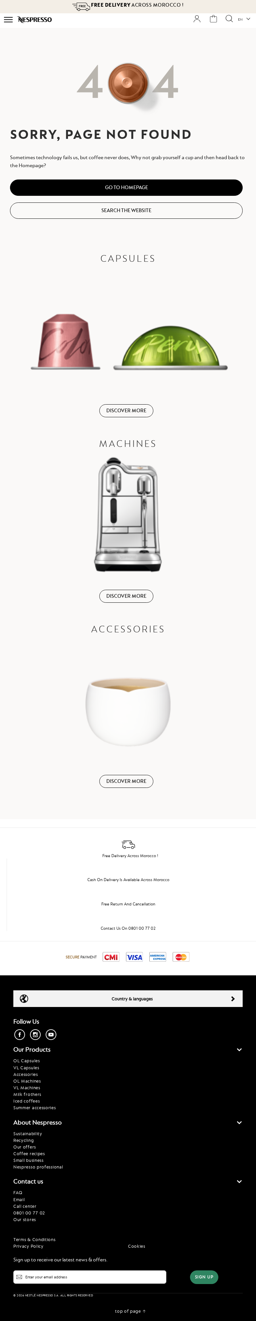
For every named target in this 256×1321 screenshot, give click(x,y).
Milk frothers (27, 1094)
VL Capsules (26, 1067)
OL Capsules (26, 1060)
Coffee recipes (29, 1153)
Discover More (126, 411)
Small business (28, 1160)
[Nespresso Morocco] (34, 19)
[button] (244, 19)
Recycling (23, 1140)
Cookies (136, 1246)
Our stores (24, 1219)
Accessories (25, 1074)
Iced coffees (26, 1101)
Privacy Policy (28, 1246)
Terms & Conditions (34, 1239)
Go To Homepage (126, 187)
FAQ (18, 1192)
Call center (25, 1206)
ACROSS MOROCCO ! (137, 5)
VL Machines (26, 1087)
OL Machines (27, 1081)
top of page (128, 1311)
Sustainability (27, 1133)
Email (19, 1199)
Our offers (24, 1147)
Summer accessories (34, 1107)
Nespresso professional (38, 1166)
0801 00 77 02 (29, 1212)
